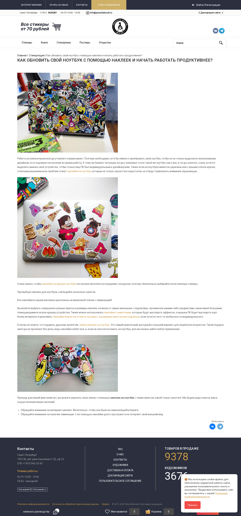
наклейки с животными (117, 312)
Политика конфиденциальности (33, 504)
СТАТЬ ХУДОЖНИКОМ (109, 5)
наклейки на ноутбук (79, 171)
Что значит (24, 489)
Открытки (105, 42)
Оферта (105, 504)
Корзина (156, 511)
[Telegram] (220, 426)
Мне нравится (119, 511)
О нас (120, 454)
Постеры (85, 42)
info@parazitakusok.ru (101, 12)
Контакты (120, 459)
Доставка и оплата (120, 470)
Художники (120, 465)
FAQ (120, 449)
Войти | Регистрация (208, 5)
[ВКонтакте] (212, 426)
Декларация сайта (210, 12)
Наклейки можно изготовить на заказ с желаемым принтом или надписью (96, 316)
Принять (192, 505)
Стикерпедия (36, 55)
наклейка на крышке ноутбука (59, 283)
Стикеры (27, 42)
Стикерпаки (64, 42)
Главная (22, 55)
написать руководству (36, 511)
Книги (44, 42)
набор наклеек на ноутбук (94, 324)
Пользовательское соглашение (120, 480)
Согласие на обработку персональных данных (75, 504)
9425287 (52, 12)
